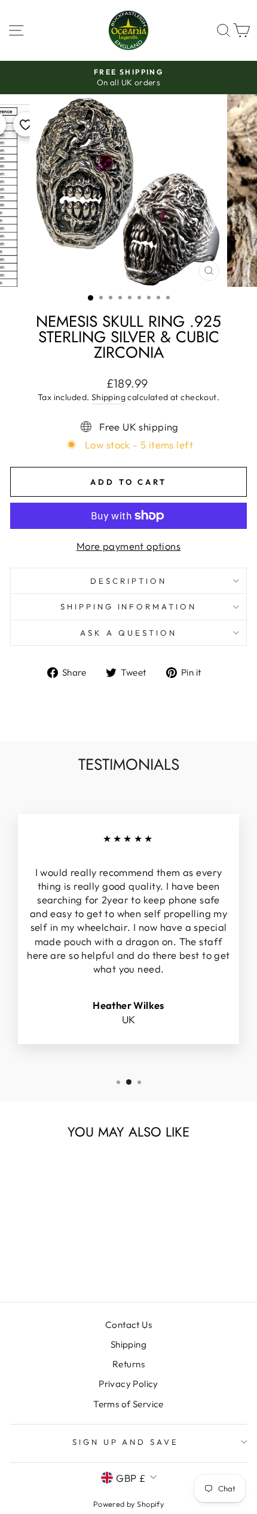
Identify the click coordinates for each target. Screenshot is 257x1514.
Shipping (108, 397)
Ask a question (128, 632)
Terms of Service (128, 1404)
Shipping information (128, 606)
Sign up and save (125, 1442)
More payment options (128, 546)
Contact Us (128, 1324)
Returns (128, 1364)
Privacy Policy (128, 1383)
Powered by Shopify (128, 1504)
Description (128, 581)
